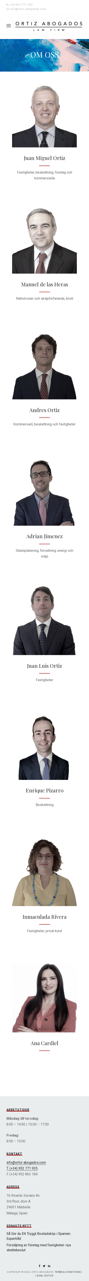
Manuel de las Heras (44, 284)
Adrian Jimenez (44, 536)
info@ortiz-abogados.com (26, 1162)
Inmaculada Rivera (44, 916)
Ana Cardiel (44, 1043)
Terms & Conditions (68, 1272)
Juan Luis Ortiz (44, 665)
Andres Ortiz (44, 409)
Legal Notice (44, 1276)
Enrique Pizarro (45, 790)
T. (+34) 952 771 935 (22, 1168)
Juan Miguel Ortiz (44, 157)
